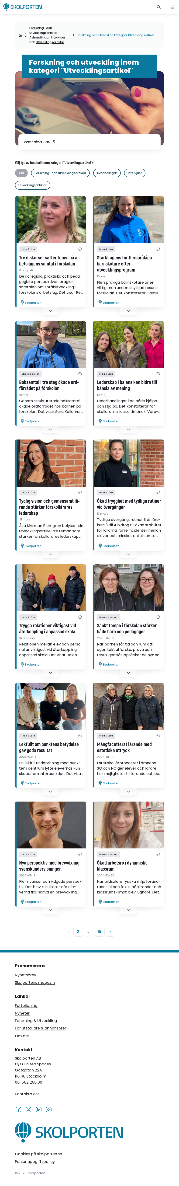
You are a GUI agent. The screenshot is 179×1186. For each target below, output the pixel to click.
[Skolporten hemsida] (22, 7)
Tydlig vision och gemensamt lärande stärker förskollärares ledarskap (49, 507)
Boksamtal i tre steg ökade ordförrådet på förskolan (49, 386)
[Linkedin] (38, 1109)
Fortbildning (26, 1005)
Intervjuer (58, 37)
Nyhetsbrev (25, 975)
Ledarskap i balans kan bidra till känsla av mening (127, 386)
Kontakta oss (27, 1094)
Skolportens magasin (35, 982)
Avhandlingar (39, 37)
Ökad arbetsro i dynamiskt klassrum (122, 866)
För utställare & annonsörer (40, 1028)
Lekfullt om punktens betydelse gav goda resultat (49, 748)
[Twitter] (28, 1109)
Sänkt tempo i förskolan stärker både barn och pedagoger (127, 629)
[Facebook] (18, 1109)
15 (99, 931)
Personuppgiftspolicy (35, 1161)
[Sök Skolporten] (159, 7)
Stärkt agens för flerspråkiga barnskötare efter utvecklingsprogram (124, 264)
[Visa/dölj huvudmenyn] (172, 7)
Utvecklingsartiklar (50, 42)
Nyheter (22, 1013)
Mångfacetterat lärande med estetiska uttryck (124, 748)
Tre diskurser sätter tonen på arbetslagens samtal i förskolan (50, 261)
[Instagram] (48, 1109)
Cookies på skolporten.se (38, 1154)
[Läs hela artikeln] (50, 219)
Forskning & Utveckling (36, 1020)
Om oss (22, 1036)
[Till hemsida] (69, 1133)
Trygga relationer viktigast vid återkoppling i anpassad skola (47, 629)
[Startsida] (20, 35)
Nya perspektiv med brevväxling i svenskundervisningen (50, 866)
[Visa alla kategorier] (80, 249)
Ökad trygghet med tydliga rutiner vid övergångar (129, 504)
